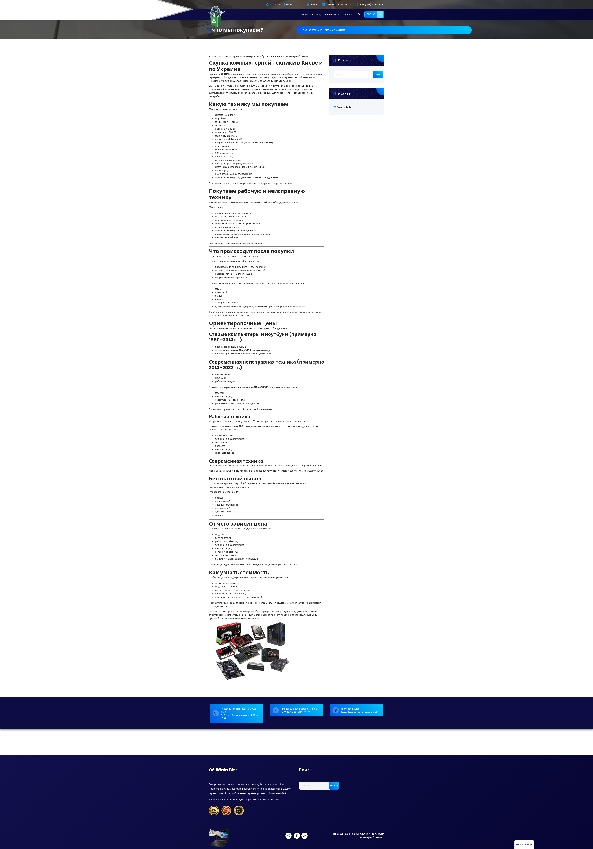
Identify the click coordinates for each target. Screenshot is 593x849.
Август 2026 (344, 107)
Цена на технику (311, 14)
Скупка (348, 14)
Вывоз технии (332, 14)
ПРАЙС (370, 14)
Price (289, 4)
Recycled (275, 4)
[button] (524, 844)
